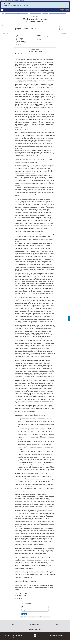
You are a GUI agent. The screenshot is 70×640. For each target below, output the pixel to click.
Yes (24, 607)
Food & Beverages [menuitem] (62, 33)
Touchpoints (44, 616)
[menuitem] (63, 28)
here (27, 5)
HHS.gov (58, 624)
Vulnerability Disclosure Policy (35, 629)
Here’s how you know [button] (20, 0)
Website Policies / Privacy (35, 624)
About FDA (12, 624)
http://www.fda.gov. (23, 108)
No (24, 610)
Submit (24, 614)
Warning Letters (45, 13)
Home (3, 13)
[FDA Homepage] (6, 10)
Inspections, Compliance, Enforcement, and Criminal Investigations (16, 13)
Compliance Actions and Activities (35, 13)
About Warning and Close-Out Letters (6, 33)
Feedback (69, 318)
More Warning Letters (7, 25)
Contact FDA (6, 635)
